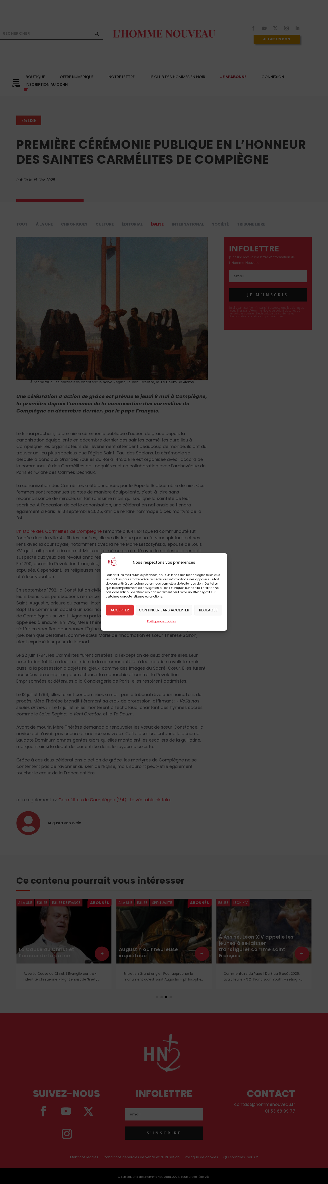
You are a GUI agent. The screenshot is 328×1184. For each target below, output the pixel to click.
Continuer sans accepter (164, 609)
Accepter (119, 609)
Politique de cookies (161, 621)
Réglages (208, 609)
